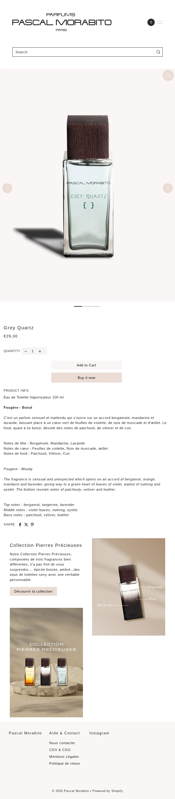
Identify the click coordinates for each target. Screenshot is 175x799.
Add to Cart (86, 365)
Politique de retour (64, 763)
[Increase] (40, 351)
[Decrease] (25, 351)
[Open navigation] (160, 22)
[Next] (168, 188)
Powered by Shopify (108, 791)
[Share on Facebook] (20, 524)
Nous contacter (62, 743)
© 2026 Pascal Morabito (70, 791)
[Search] (158, 52)
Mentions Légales (64, 756)
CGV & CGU (60, 750)
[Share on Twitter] (26, 524)
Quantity (12, 351)
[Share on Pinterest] (32, 524)
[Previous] (7, 188)
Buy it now (86, 378)
